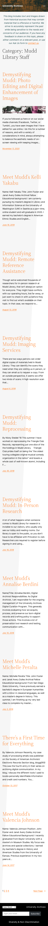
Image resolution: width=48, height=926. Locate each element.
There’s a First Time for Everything (23, 741)
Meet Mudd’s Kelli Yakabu (21, 180)
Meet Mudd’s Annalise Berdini (20, 581)
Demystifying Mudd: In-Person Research (20, 505)
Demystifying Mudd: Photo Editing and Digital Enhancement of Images (22, 86)
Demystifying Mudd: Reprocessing (16, 423)
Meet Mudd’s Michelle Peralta (19, 664)
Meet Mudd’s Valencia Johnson (20, 817)
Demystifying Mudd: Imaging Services (19, 344)
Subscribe (35, 914)
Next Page (39, 891)
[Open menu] (44, 5)
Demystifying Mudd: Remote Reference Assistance (18, 262)
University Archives (12, 6)
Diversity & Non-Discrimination (24, 922)
